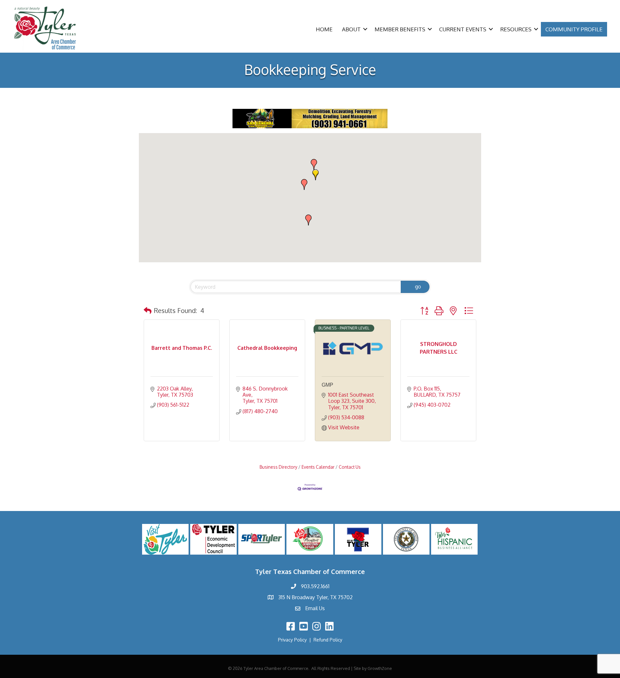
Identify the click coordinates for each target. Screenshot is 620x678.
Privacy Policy (292, 639)
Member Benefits (400, 29)
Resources (516, 29)
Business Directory (278, 467)
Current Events (462, 29)
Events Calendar (318, 467)
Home (324, 29)
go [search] (418, 286)
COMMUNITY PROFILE (574, 29)
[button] (315, 174)
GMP (327, 385)
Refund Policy (328, 639)
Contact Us (350, 467)
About (351, 29)
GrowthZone (379, 668)
